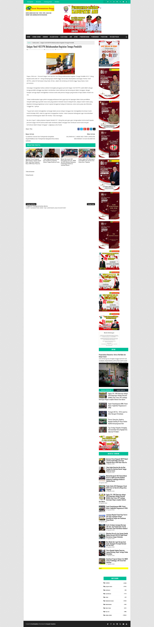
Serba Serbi (36, 37)
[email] (123, 1)
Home (28, 37)
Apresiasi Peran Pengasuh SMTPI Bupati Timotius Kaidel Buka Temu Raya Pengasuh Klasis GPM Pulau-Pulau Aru (33, 161)
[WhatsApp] (104, 624)
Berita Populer (106, 390)
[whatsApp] (104, 1)
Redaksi (57, 2)
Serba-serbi (35, 42)
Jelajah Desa (54, 37)
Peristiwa (104, 37)
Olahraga (108, 593)
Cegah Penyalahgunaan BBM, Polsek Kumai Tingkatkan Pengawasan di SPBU (118, 406)
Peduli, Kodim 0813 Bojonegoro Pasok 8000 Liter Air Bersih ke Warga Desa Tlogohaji (87, 160)
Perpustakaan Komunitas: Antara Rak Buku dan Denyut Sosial (112, 355)
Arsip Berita (121, 390)
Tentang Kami (48, 2)
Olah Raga (64, 37)
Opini (76, 37)
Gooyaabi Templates (51, 624)
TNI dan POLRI (114, 37)
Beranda (38, 2)
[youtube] (126, 1)
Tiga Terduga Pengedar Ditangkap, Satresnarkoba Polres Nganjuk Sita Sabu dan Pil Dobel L (117, 430)
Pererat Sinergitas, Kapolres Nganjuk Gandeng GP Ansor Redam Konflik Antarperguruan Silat (117, 421)
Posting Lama (91, 204)
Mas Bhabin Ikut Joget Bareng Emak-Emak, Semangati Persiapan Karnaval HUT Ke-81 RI (116, 543)
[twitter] (107, 1)
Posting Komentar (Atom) (40, 206)
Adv (71, 37)
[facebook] (111, 1)
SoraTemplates (34, 624)
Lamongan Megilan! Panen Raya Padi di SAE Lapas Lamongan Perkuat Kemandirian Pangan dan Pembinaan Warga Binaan (116, 517)
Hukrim (45, 37)
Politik (107, 611)
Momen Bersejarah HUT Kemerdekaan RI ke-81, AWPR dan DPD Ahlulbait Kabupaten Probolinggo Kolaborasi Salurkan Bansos (68, 162)
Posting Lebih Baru (31, 204)
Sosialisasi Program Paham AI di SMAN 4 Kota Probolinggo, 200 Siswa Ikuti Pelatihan (117, 560)
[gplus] (114, 1)
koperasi (107, 590)
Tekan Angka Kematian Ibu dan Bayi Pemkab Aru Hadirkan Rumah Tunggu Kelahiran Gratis (51, 160)
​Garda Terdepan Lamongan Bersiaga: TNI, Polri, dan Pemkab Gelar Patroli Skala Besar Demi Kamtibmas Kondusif (117, 526)
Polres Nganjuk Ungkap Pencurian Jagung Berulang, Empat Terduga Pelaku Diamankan (117, 552)
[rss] (120, 1)
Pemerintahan (84, 37)
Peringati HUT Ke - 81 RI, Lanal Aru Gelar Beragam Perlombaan (117, 413)
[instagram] (117, 1)
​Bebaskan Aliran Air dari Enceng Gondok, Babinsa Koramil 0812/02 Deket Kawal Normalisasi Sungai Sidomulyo (117, 535)
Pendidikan (95, 37)
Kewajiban (30, 2)
